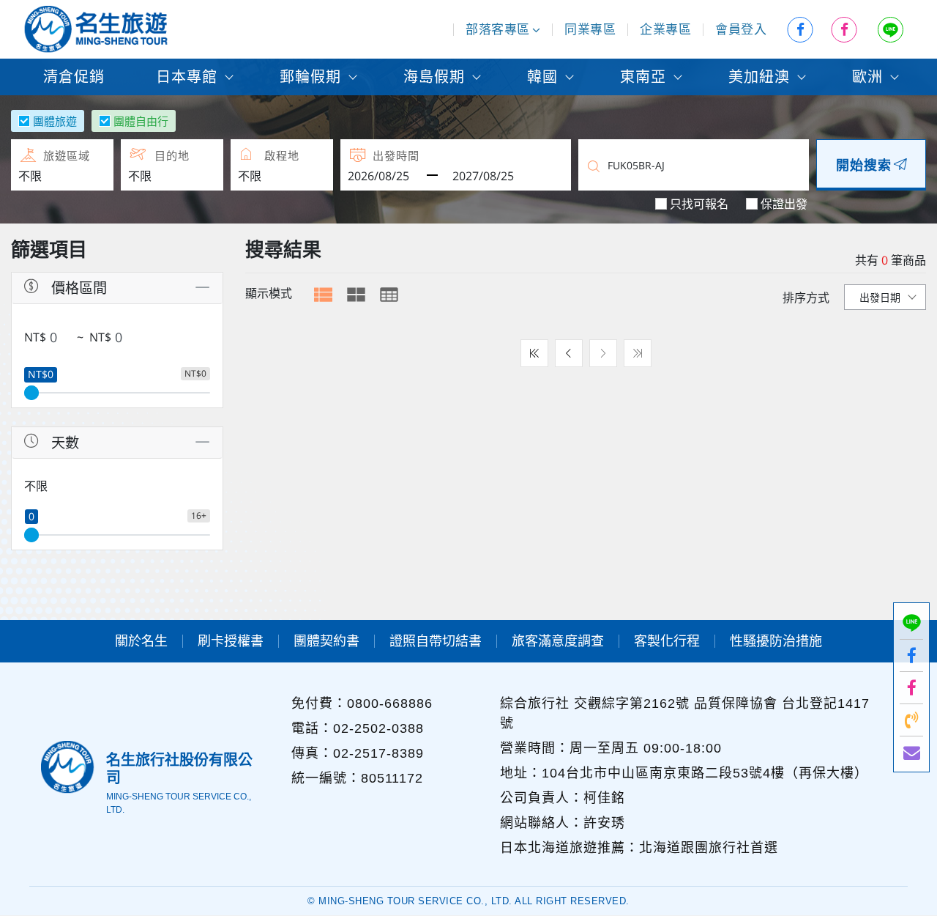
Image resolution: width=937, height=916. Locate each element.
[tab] (323, 294)
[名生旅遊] (911, 655)
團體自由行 (140, 121)
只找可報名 (699, 204)
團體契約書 (326, 641)
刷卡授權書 (231, 641)
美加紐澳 (759, 77)
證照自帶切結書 (435, 641)
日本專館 (186, 77)
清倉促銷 (74, 77)
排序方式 (806, 297)
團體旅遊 (55, 121)
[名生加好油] (911, 687)
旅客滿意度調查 (558, 641)
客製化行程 (667, 641)
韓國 (542, 77)
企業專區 (665, 29)
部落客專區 (498, 29)
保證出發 (784, 204)
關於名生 (141, 641)
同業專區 (590, 29)
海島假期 (434, 77)
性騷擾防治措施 (776, 641)
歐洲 (867, 77)
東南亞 (643, 77)
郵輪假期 (310, 77)
